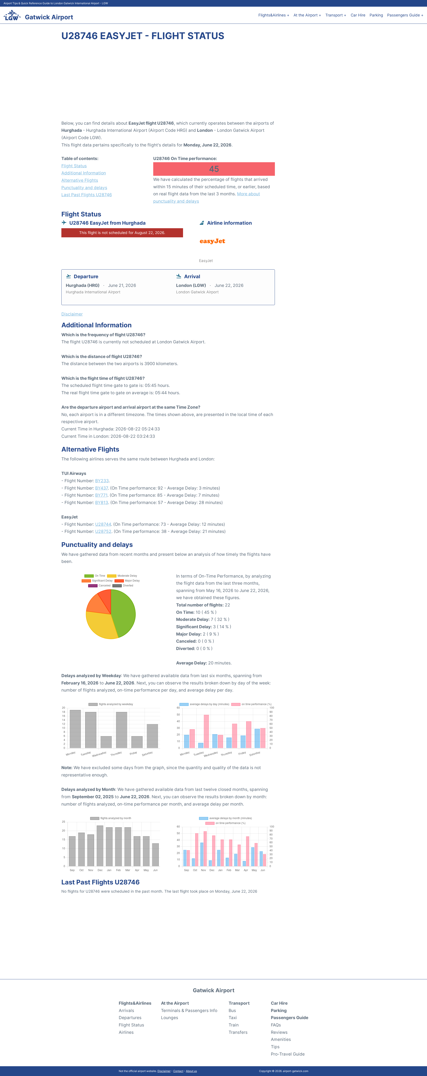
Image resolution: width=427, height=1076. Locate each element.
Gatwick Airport (49, 17)
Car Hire (358, 15)
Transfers (238, 1032)
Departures (130, 1017)
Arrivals (126, 1010)
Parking (376, 15)
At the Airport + (307, 15)
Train (234, 1025)
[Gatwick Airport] (12, 15)
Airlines (126, 1032)
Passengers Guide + (405, 15)
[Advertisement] (213, 83)
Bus (232, 1010)
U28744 (103, 524)
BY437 (101, 488)
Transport (239, 1003)
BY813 (101, 502)
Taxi (233, 1017)
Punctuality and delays (84, 187)
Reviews (279, 1032)
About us (191, 1071)
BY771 (101, 495)
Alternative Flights (79, 180)
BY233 (102, 480)
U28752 (103, 531)
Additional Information (83, 173)
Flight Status (74, 165)
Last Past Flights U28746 (86, 194)
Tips (275, 1046)
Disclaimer (164, 1071)
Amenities (281, 1039)
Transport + (335, 15)
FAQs (276, 1025)
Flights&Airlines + (273, 15)
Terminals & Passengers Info (189, 1010)
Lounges (169, 1017)
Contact (178, 1071)
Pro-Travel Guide (288, 1054)
